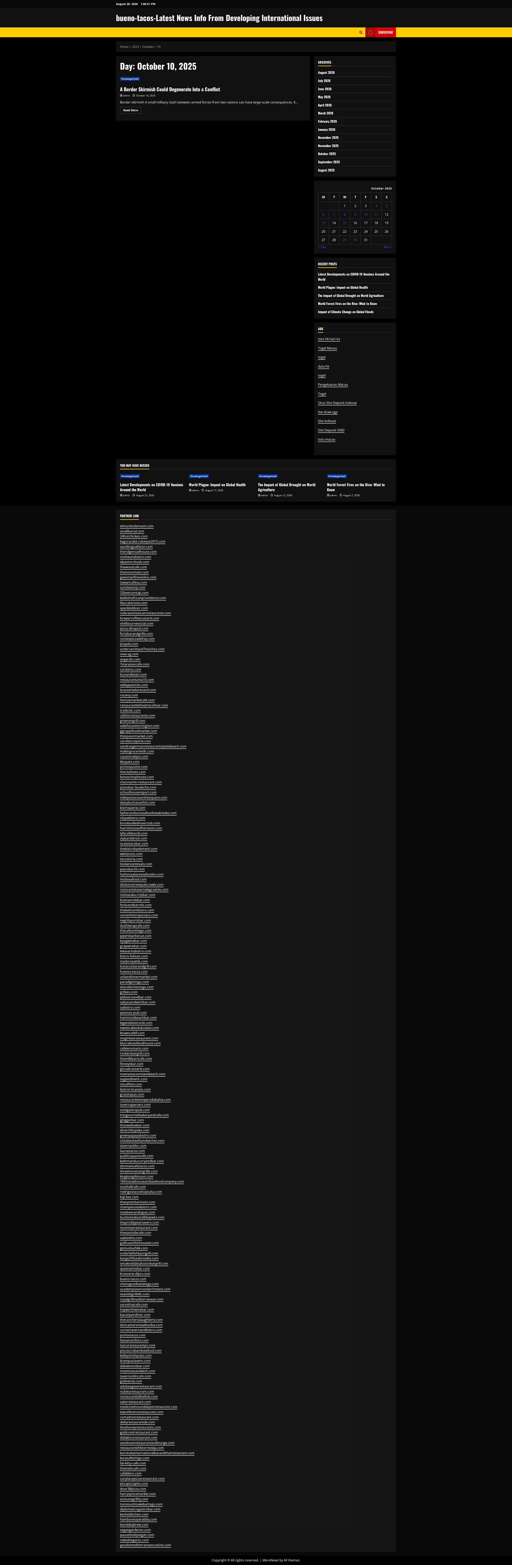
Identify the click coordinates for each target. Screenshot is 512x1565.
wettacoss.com (131, 854)
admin (126, 95)
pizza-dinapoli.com (134, 628)
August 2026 (326, 72)
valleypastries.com (134, 685)
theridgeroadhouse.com (138, 551)
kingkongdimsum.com (136, 1176)
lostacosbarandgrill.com (138, 966)
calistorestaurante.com (137, 715)
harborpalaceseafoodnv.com (142, 874)
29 (344, 240)
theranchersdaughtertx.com (141, 1320)
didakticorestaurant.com (138, 1437)
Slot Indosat (327, 421)
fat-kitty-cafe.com (133, 1463)
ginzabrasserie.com (135, 1069)
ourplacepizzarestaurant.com (142, 1478)
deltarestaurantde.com (137, 1422)
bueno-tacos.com (133, 1279)
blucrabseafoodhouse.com (140, 1043)
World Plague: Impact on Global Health (343, 287)
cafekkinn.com (131, 1473)
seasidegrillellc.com (134, 1294)
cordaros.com (130, 669)
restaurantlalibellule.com (139, 1396)
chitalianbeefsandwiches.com (142, 1140)
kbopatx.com (130, 761)
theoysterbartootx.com (137, 1202)
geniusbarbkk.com (134, 1248)
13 (323, 223)
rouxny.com (129, 695)
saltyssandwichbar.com (137, 1002)
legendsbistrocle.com (136, 1023)
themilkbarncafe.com (136, 1058)
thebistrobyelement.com (138, 849)
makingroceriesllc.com (137, 751)
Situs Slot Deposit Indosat (337, 403)
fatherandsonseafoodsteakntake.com (148, 813)
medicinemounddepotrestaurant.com (148, 1407)
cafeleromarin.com (134, 1048)
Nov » (388, 247)
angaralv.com (130, 659)
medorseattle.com (134, 961)
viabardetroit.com (133, 838)
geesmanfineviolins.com (138, 577)
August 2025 (326, 170)
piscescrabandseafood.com (141, 1350)
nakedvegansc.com (134, 1540)
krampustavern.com (135, 1361)
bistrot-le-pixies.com (135, 1089)
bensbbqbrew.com (134, 1524)
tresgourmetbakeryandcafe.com (144, 1115)
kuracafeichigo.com (134, 1458)
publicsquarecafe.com (136, 1156)
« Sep (322, 247)
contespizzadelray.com (137, 638)
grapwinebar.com (133, 946)
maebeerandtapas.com (137, 1212)
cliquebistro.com (132, 818)
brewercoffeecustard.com (139, 618)
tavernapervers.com (135, 1104)
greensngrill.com (132, 720)
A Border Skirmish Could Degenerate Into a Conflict (170, 89)
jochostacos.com (133, 1335)
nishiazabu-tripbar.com (137, 895)
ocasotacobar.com (134, 843)
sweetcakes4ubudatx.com (139, 1028)
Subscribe (385, 32)
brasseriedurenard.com (138, 690)
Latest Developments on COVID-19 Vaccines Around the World (151, 487)
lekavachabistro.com (135, 951)
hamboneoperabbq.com (138, 1519)
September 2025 (329, 161)
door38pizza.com (133, 1489)
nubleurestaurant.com (137, 1391)
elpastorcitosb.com (134, 562)
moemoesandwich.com (137, 1371)
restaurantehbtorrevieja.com (142, 1448)
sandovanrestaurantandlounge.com (147, 1443)
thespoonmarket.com (136, 736)
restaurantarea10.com (137, 679)
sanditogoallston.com (136, 546)
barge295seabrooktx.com (139, 1258)
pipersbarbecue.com (135, 936)
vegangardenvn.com (135, 1530)
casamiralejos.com (134, 756)
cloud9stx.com (131, 1084)
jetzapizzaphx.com (134, 1483)
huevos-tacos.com (134, 971)
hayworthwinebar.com (137, 1309)
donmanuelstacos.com (137, 1166)
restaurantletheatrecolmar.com (144, 705)
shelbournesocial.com (136, 623)
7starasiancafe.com (134, 664)
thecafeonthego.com (135, 930)
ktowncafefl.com (132, 1033)
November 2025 (328, 145)
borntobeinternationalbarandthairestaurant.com (157, 1453)
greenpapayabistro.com (138, 1135)
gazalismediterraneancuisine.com (145, 1545)
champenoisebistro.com (138, 1207)
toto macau (326, 439)
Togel (322, 394)
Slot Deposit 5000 (331, 430)
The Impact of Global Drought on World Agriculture (351, 295)
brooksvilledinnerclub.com (140, 823)
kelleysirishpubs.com (136, 1355)
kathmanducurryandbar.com (142, 1161)
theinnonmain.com (134, 572)
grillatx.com (129, 992)
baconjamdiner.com (135, 1315)
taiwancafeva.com (133, 582)
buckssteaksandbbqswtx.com (142, 1217)
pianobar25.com (132, 869)
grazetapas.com (132, 1094)
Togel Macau (327, 348)
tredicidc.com (130, 710)
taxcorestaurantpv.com (137, 1345)
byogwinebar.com (133, 941)
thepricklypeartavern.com (139, 1222)
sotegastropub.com (135, 1110)
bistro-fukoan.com (134, 956)
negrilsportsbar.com (135, 920)
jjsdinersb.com (131, 1381)
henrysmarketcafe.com (137, 700)
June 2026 (325, 88)
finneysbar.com (131, 1064)
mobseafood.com (133, 879)
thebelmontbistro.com (137, 910)
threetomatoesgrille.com (139, 1171)
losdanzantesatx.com (136, 864)
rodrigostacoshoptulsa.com (141, 1191)
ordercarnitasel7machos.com (142, 649)
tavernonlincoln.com (135, 1376)
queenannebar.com (135, 1268)
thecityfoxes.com (133, 772)
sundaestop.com (132, 587)
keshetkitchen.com (134, 1514)
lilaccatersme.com (133, 603)
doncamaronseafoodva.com (141, 1325)
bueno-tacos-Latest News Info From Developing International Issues (219, 17)
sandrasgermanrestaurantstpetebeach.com (153, 746)
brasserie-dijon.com (135, 1273)
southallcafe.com (133, 1186)
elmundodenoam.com (137, 526)
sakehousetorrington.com (139, 725)
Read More (132, 111)
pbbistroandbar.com (135, 997)
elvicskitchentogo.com (137, 987)
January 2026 (326, 129)
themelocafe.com (133, 1468)
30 (355, 240)
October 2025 (327, 153)
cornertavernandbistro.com (141, 1330)
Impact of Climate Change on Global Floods (346, 311)
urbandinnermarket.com (138, 977)
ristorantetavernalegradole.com (144, 889)
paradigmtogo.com (134, 982)
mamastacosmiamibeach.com (142, 1074)
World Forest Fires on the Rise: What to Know (347, 303)
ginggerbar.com (132, 1120)
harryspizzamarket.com (138, 1494)
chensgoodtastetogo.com (139, 1284)
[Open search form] (360, 32)
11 (376, 214)
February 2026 (327, 121)
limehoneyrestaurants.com (140, 1427)
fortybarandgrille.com (136, 633)
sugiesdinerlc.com (133, 1079)
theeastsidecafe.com (135, 1232)
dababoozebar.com (135, 1366)
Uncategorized (130, 78)
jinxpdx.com (129, 644)
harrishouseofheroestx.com (141, 828)
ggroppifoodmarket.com (138, 731)
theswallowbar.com (134, 1125)
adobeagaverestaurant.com (141, 1386)
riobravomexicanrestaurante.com (145, 613)
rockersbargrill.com (135, 1053)
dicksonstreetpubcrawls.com (142, 884)
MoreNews (270, 1560)
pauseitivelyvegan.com (137, 1535)
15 (344, 223)
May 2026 (324, 96)
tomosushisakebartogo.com (141, 1504)
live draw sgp (328, 412)
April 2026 (325, 105)
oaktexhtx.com (131, 1238)
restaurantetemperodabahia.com (145, 1099)
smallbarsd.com (132, 531)
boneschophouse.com (137, 777)
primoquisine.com (134, 766)
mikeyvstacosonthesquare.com (143, 797)
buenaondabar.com (135, 900)
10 (366, 214)
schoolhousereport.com (138, 792)
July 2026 (324, 80)
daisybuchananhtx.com (137, 802)
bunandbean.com (133, 674)
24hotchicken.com (134, 536)
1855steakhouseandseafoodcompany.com (152, 1181)
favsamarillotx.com (134, 1340)
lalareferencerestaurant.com (141, 1412)
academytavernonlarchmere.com (145, 1289)
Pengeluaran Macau (333, 384)
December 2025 (328, 137)
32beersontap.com (134, 592)
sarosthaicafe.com (134, 1304)
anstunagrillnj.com (134, 1499)
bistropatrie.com (132, 808)
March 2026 (325, 113)
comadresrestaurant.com (139, 1417)
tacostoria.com (131, 859)
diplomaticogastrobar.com (140, 1509)
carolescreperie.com (135, 741)
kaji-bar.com (129, 1197)
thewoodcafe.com (133, 567)
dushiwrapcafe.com (135, 925)
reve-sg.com (129, 654)
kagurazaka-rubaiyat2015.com (142, 541)
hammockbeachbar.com (138, 1017)
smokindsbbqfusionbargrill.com (144, 1263)
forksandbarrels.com (136, 905)
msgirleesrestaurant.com (139, 1038)
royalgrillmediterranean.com (141, 1299)
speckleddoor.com (134, 608)
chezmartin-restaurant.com (141, 782)
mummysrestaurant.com (139, 1227)
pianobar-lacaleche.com (138, 787)
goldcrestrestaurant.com (139, 1432)
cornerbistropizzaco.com (139, 915)
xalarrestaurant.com (135, 1402)
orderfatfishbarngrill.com (139, 1253)
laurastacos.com (132, 1151)
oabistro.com (130, 1007)
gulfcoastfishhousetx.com (139, 1243)
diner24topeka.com (134, 1130)
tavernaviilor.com (133, 1145)
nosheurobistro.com (135, 557)
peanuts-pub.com (133, 1012)
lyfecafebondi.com (134, 833)
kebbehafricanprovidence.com (143, 598)
